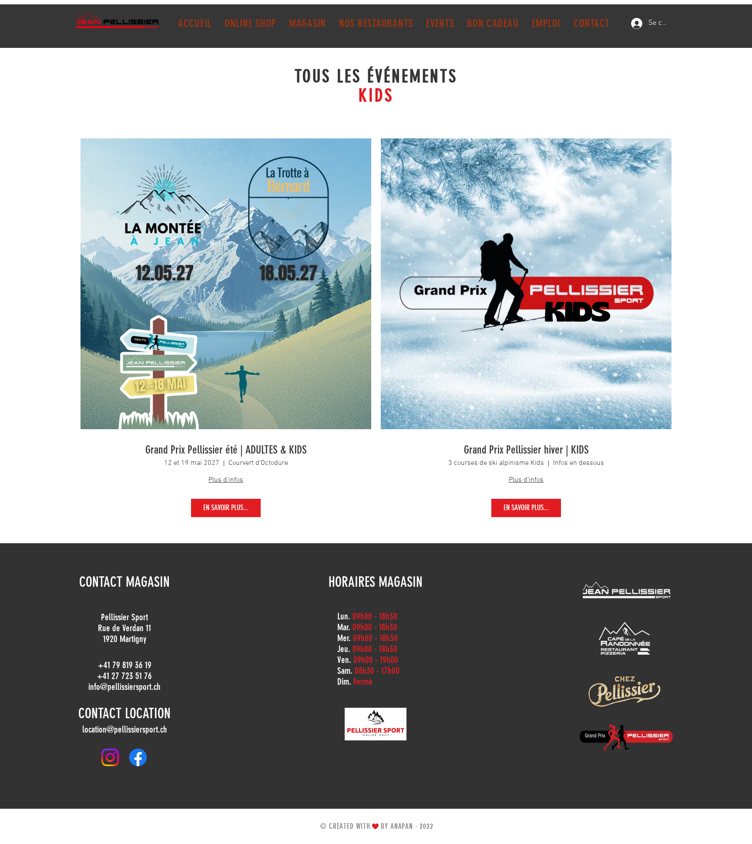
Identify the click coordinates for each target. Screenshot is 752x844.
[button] (307, 23)
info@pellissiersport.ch (124, 686)
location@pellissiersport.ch (124, 729)
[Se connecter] (636, 23)
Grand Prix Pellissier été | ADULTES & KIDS (226, 450)
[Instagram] (110, 757)
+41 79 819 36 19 (124, 664)
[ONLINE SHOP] (375, 724)
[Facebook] (138, 757)
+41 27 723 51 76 (124, 675)
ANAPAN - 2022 (411, 826)
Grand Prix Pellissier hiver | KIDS (526, 450)
